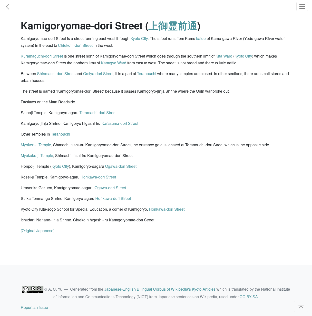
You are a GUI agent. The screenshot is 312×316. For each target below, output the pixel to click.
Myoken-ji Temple (36, 145)
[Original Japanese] (37, 230)
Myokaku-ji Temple (37, 155)
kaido (201, 38)
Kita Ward (223, 56)
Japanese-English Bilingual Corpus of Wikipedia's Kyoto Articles (159, 289)
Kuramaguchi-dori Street (42, 56)
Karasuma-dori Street (119, 123)
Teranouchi (146, 73)
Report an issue (34, 307)
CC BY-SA (249, 296)
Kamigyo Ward (113, 63)
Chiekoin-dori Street (75, 45)
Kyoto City (139, 38)
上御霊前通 (172, 25)
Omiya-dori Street (98, 73)
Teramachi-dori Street (98, 112)
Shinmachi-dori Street (56, 73)
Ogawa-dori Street (120, 166)
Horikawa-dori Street (98, 177)
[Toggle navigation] (302, 6)
